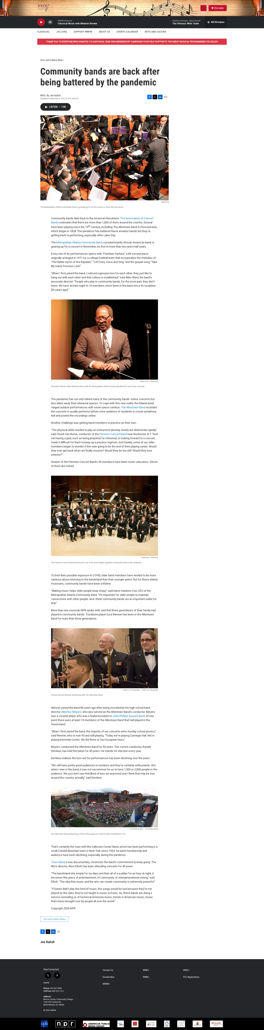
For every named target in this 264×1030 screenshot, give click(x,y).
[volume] (50, 22)
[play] (41, 22)
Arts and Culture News (51, 60)
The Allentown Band (133, 407)
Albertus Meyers (71, 711)
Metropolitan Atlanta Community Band (79, 242)
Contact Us (108, 970)
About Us (104, 32)
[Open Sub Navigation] (52, 32)
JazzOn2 (61, 32)
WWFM (46, 983)
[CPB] (44, 1024)
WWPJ (146, 970)
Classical (43, 32)
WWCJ (186, 970)
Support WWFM (83, 32)
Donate (219, 8)
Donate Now (108, 977)
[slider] (55, 22)
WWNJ (146, 977)
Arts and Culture (155, 32)
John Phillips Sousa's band (129, 716)
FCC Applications (191, 977)
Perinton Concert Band (113, 434)
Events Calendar (127, 32)
